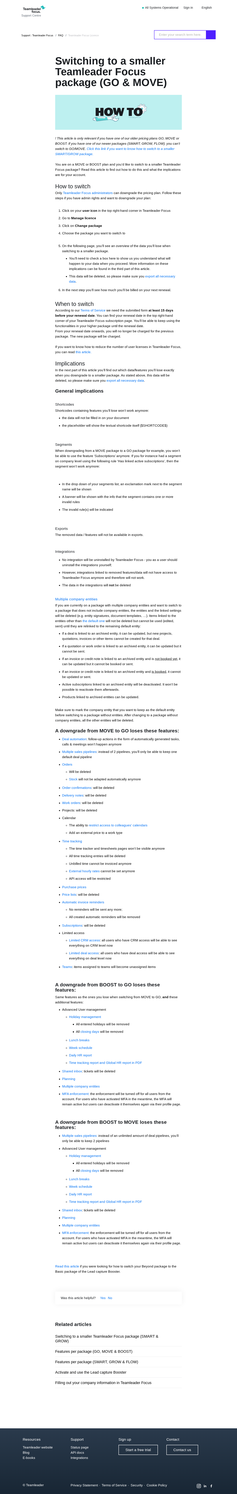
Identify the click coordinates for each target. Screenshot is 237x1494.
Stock (73, 779)
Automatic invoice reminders (83, 902)
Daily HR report (80, 1055)
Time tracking (72, 841)
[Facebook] (211, 1486)
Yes (103, 1298)
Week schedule (80, 1048)
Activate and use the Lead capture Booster (90, 1372)
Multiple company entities (76, 599)
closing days (90, 1031)
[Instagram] (199, 1486)
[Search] (211, 34)
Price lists (69, 894)
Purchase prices (74, 887)
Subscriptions (72, 925)
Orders (67, 764)
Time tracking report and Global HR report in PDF (105, 1063)
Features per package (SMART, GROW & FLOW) (96, 1362)
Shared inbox (72, 1071)
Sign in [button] (188, 7)
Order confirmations (76, 788)
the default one (94, 621)
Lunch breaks (79, 1040)
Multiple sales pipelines (79, 752)
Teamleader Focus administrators (88, 193)
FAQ (60, 35)
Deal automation (74, 739)
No (110, 1298)
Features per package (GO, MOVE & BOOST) (93, 1351)
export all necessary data (125, 380)
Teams (67, 967)
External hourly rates (84, 871)
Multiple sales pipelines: (80, 1136)
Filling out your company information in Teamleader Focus (103, 1383)
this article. (83, 352)
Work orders (71, 803)
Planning (68, 1079)
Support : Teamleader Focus (37, 35)
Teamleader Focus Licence (83, 35)
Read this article (67, 1266)
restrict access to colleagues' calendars (118, 825)
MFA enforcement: (75, 1094)
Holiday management (85, 1017)
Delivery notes (72, 795)
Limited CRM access (84, 940)
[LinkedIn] (205, 1486)
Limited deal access (84, 953)
